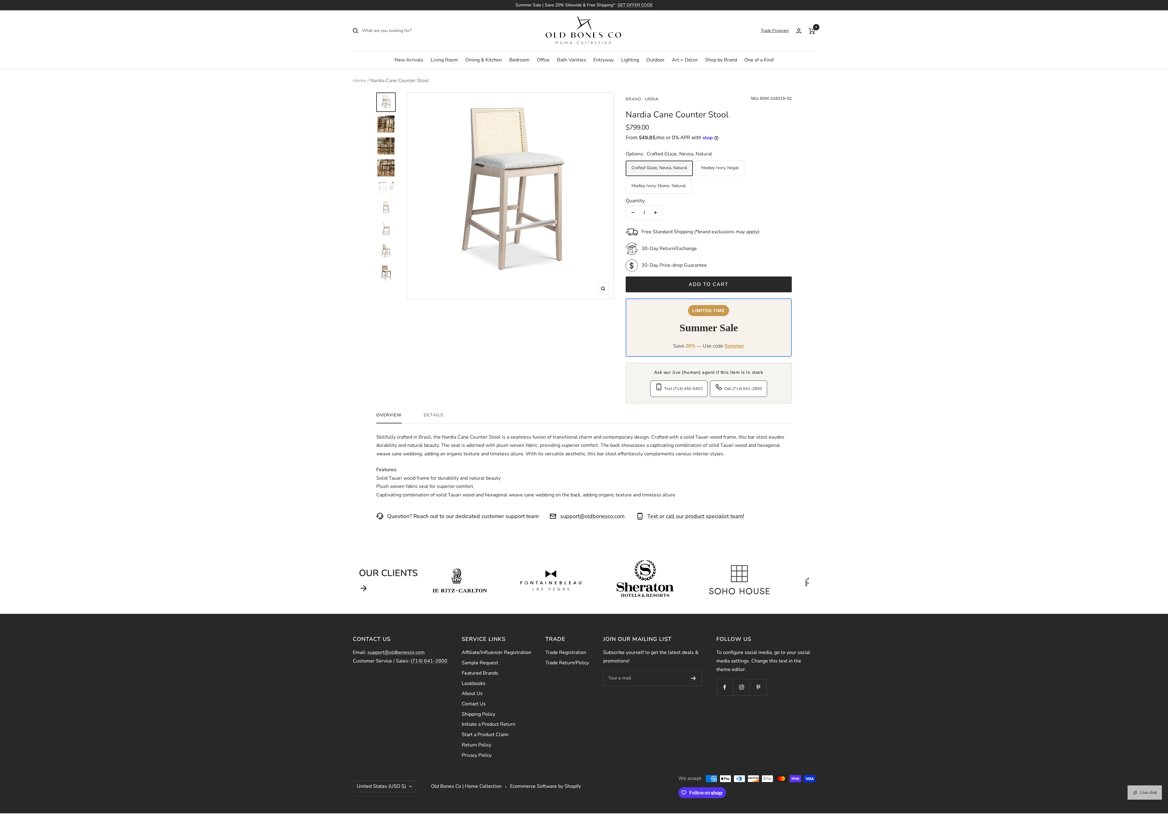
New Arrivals (409, 60)
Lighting (630, 60)
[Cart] (812, 30)
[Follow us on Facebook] (724, 687)
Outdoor (655, 60)
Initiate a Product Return (488, 724)
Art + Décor (685, 60)
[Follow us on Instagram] (741, 687)
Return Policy (476, 745)
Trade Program (775, 30)
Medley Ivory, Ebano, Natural (658, 186)
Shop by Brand (721, 60)
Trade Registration (565, 652)
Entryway (603, 60)
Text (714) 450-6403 (683, 388)
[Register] (693, 678)
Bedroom (519, 60)
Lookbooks (473, 683)
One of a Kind (758, 60)
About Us (472, 693)
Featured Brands (480, 673)
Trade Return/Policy (567, 662)
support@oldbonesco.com (592, 516)
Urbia (651, 99)
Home (359, 80)
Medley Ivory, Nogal (720, 168)
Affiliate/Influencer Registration (496, 652)
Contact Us (474, 704)
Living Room (444, 60)
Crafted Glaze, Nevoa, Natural (659, 168)
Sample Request (480, 662)
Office (543, 60)
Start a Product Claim (485, 734)
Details (433, 415)
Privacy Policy (477, 755)
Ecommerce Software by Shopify (545, 786)
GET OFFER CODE (635, 5)
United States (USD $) (381, 786)
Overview (389, 415)
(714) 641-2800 (429, 661)
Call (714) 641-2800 (743, 388)
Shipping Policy (478, 714)
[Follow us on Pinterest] (758, 687)
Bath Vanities (571, 60)
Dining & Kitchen (483, 60)
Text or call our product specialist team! (695, 516)
